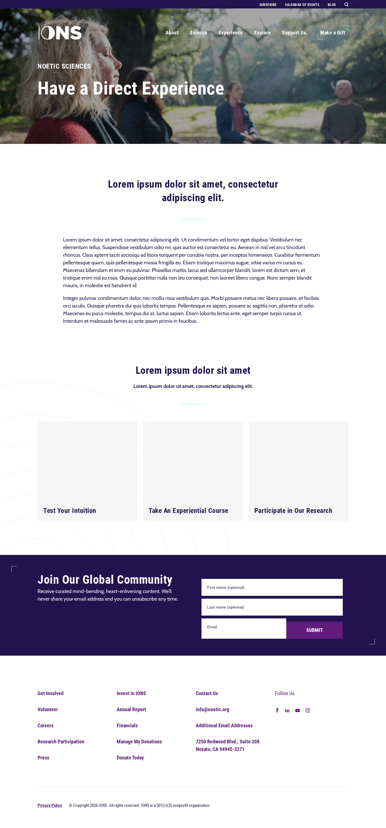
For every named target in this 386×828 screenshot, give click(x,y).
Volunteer (48, 709)
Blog (332, 5)
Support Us (294, 33)
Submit (314, 630)
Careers (45, 725)
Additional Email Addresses (224, 725)
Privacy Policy (50, 805)
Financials (127, 725)
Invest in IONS (131, 693)
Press (43, 758)
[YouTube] (297, 709)
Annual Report (131, 709)
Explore (262, 33)
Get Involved (51, 693)
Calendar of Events (302, 5)
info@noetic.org (212, 709)
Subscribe (268, 5)
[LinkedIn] (287, 709)
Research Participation (61, 741)
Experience (231, 33)
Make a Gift (333, 33)
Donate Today (130, 758)
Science (198, 33)
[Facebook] (277, 709)
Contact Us (207, 693)
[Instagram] (307, 709)
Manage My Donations (139, 741)
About (172, 33)
